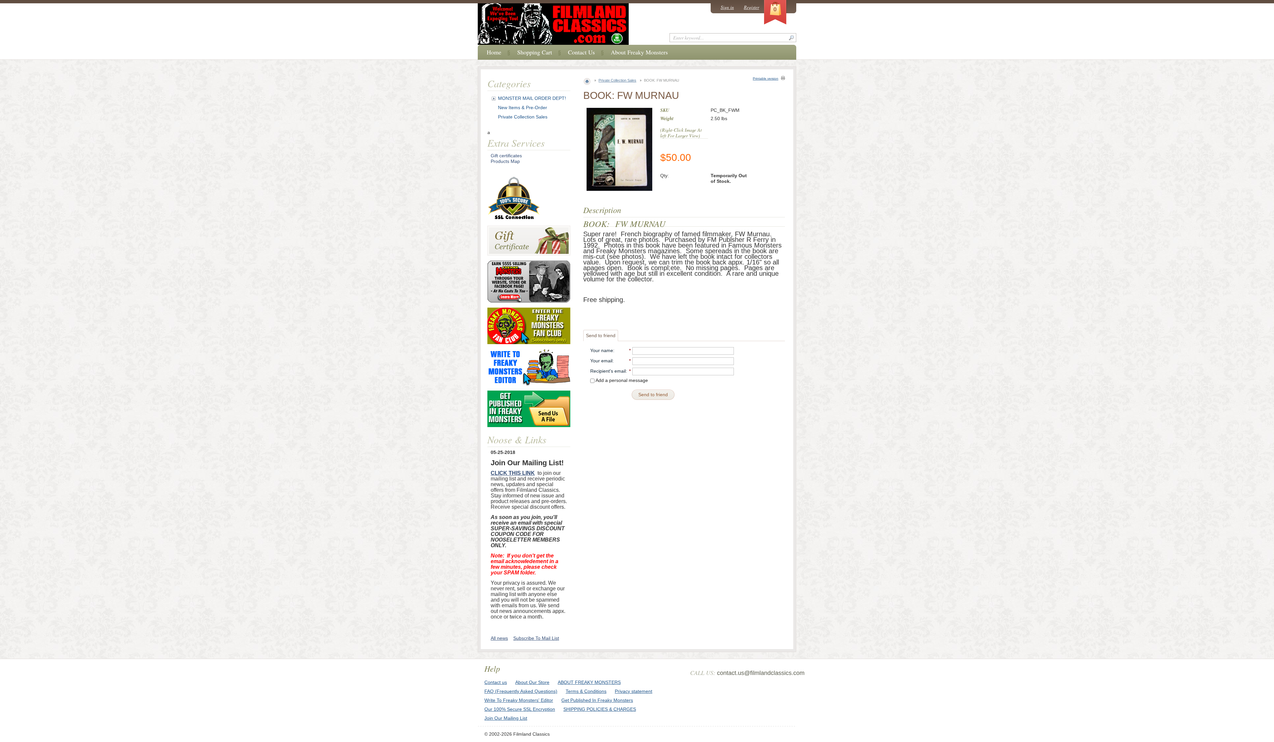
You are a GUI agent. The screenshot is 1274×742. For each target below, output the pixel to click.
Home (494, 52)
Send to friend (600, 335)
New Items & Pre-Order (522, 107)
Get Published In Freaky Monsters (597, 700)
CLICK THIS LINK (513, 473)
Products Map (505, 161)
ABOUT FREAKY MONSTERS (589, 682)
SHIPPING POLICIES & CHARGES (599, 709)
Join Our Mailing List (505, 718)
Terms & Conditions (586, 691)
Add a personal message (621, 380)
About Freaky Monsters (639, 52)
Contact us (495, 682)
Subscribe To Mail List (536, 638)
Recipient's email (608, 371)
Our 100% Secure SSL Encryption (519, 709)
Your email (601, 360)
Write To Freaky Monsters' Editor (518, 700)
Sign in (727, 7)
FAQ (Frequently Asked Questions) (520, 691)
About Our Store (532, 682)
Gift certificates (506, 155)
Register (751, 7)
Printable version (765, 78)
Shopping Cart (534, 52)
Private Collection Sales (617, 80)
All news (499, 638)
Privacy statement (633, 691)
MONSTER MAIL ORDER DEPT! (532, 98)
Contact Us (581, 52)
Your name (601, 350)
